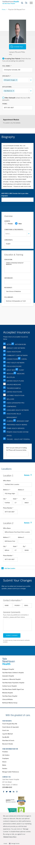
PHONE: (4, 104)
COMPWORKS (11, 406)
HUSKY (21, 370)
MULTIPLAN (11, 377)
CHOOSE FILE (18, 47)
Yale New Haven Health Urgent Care (13, 689)
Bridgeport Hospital (8, 669)
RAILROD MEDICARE (14, 384)
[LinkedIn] (13, 791)
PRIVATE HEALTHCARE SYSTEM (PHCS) (17, 434)
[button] (17, 80)
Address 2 (21, 490)
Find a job (5, 730)
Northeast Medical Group (9, 703)
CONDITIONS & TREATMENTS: (13, 229)
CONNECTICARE (12, 359)
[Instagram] (17, 791)
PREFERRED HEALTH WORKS (17, 425)
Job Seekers (5, 755)
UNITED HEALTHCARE (14, 392)
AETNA (9, 344)
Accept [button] (5, 843)
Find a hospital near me (9, 724)
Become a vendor (7, 744)
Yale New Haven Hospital (9, 696)
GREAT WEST (11, 370)
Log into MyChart (7, 734)
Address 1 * (6, 490)
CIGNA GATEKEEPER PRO (15, 403)
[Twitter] (6, 791)
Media (4, 765)
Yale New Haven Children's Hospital (13, 672)
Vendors (4, 768)
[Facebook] (3, 791)
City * (5, 499)
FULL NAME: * (6, 66)
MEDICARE (20, 374)
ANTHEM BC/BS (20, 344)
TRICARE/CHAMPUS (14, 388)
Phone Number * (8, 508)
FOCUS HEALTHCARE (14, 366)
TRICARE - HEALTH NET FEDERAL (18, 439)
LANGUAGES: (8, 240)
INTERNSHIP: (8, 278)
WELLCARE (10, 399)
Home (3, 9)
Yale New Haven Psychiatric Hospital (13, 682)
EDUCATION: (8, 259)
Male (20, 224)
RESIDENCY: (8, 287)
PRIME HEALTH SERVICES (15, 428)
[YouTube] (10, 791)
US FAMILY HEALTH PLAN (15, 395)
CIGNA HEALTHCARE (14, 352)
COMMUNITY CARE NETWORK (17, 355)
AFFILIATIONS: (7, 87)
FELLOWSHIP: (8, 297)
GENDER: (7, 221)
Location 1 (8, 475)
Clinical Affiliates (7, 699)
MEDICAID (10, 374)
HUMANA (10, 421)
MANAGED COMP (23, 421)
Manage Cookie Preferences (10, 772)
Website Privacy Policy (9, 837)
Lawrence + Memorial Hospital (11, 679)
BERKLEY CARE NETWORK (16, 348)
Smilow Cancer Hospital (9, 686)
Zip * (24, 499)
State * (15, 499)
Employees (5, 758)
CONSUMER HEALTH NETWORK (18, 410)
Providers (5, 752)
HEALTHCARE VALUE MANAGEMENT (14, 415)
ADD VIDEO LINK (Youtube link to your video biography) (14, 195)
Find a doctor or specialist (10, 727)
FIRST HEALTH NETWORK (15, 363)
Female (10, 224)
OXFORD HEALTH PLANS (15, 381)
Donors (4, 762)
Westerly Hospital (7, 693)
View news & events (8, 740)
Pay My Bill (5, 737)
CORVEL (24, 359)
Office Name (7, 480)
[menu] (31, 3)
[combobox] (5, 233)
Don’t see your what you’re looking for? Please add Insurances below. (16, 449)
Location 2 (8, 523)
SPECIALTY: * (6, 76)
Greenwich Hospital (8, 676)
